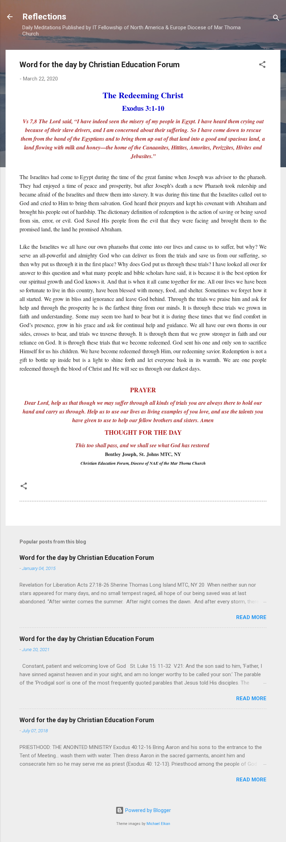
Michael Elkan (158, 823)
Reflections (44, 17)
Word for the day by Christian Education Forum (87, 557)
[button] (262, 65)
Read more (251, 617)
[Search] (276, 19)
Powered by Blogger (147, 810)
